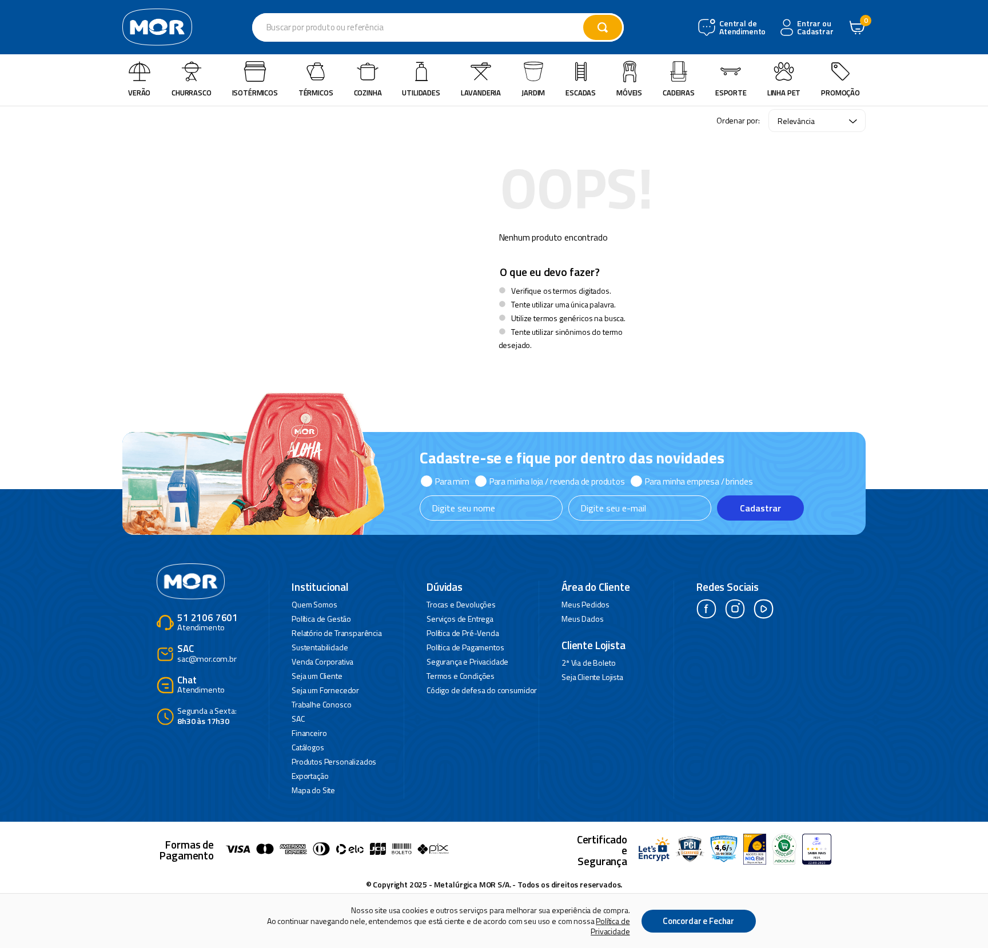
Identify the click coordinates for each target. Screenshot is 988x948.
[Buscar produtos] (602, 27)
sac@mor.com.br (207, 654)
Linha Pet (784, 92)
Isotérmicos (255, 92)
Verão (139, 92)
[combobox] (438, 27)
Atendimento (207, 623)
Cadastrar (760, 508)
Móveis (629, 92)
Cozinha (368, 92)
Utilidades (421, 92)
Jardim (533, 92)
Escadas (580, 92)
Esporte (731, 92)
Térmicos (315, 92)
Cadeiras (679, 92)
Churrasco (192, 92)
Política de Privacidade (610, 926)
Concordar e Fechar (698, 920)
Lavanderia (481, 92)
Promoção (840, 92)
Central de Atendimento (741, 27)
